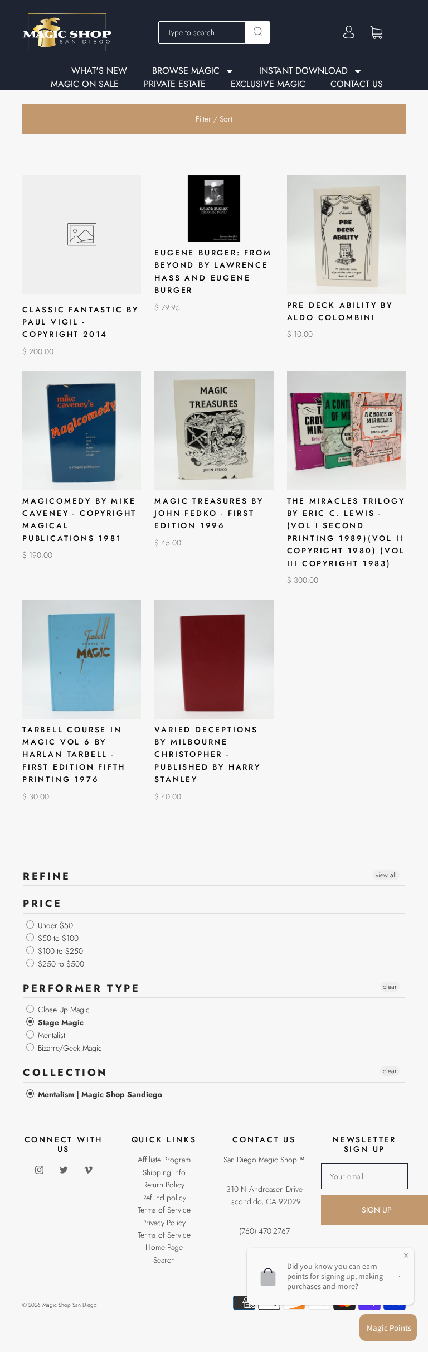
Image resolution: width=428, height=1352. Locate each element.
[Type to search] (201, 32)
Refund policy (164, 1197)
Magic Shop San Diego (69, 1305)
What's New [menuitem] (99, 71)
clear (390, 987)
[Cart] (376, 31)
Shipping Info (164, 1172)
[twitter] (63, 1170)
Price (42, 903)
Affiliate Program (164, 1159)
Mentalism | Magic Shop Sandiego (99, 1094)
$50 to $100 (57, 938)
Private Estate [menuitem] (175, 84)
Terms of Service (164, 1209)
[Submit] (257, 31)
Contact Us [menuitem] (356, 84)
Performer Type (81, 988)
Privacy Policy (164, 1222)
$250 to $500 (60, 963)
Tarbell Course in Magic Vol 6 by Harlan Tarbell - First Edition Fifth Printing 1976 (73, 754)
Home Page (164, 1247)
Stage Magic (60, 1022)
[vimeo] (88, 1170)
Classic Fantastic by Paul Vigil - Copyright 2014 (80, 322)
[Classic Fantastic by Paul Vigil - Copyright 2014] (81, 234)
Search (164, 1260)
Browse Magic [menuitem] (186, 71)
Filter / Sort (214, 118)
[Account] (348, 32)
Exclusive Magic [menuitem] (268, 84)
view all (386, 875)
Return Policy (163, 1184)
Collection (65, 1072)
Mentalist (50, 1035)
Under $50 (54, 925)
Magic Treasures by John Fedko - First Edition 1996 (208, 513)
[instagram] (39, 1170)
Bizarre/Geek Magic (69, 1048)
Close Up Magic (63, 1009)
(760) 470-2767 (264, 1231)
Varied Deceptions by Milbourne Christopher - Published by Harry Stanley (207, 754)
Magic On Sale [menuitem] (85, 84)
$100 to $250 (59, 951)
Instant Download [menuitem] (303, 71)
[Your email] (364, 1176)
